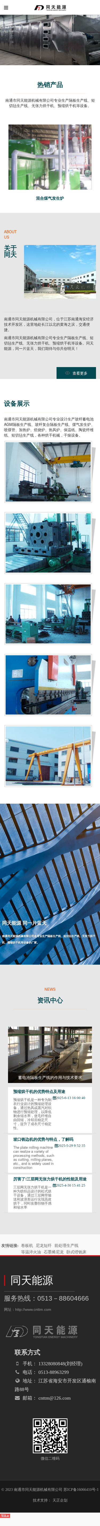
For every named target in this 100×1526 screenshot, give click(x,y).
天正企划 (60, 1500)
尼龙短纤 (44, 1245)
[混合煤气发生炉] (50, 127)
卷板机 (27, 1245)
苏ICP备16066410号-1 (81, 1490)
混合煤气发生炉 (50, 198)
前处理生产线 (66, 1245)
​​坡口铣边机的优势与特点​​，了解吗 (43, 1139)
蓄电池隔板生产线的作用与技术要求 (50, 1077)
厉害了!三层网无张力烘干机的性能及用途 (50, 1179)
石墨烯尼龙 (54, 1252)
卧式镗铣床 (76, 1252)
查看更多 (80, 373)
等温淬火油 (31, 1252)
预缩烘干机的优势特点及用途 (39, 1091)
